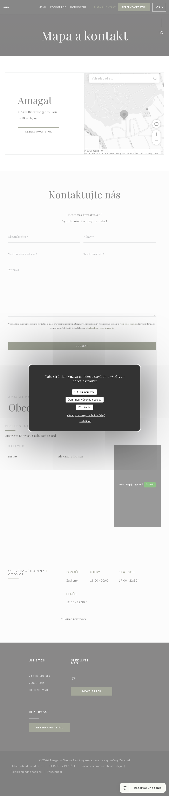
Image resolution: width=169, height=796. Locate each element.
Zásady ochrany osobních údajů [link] (86, 415)
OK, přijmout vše (84, 391)
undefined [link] (85, 421)
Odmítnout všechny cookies (84, 399)
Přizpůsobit (84, 407)
